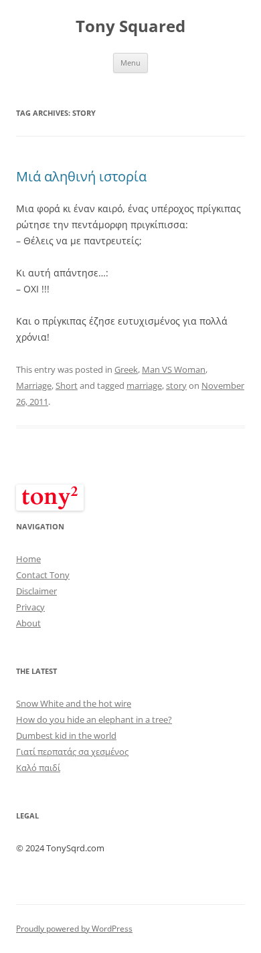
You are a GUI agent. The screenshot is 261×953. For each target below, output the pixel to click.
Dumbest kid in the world (66, 735)
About (28, 623)
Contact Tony (43, 575)
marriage (144, 385)
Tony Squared (130, 26)
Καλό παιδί (38, 768)
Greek (126, 369)
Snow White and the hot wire (73, 703)
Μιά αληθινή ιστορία (81, 176)
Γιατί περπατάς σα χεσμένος (72, 752)
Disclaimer (36, 591)
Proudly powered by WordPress (74, 928)
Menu (130, 63)
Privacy (30, 607)
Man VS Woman (173, 369)
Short (67, 385)
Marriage (34, 385)
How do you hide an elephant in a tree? (94, 719)
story (176, 385)
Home (28, 559)
